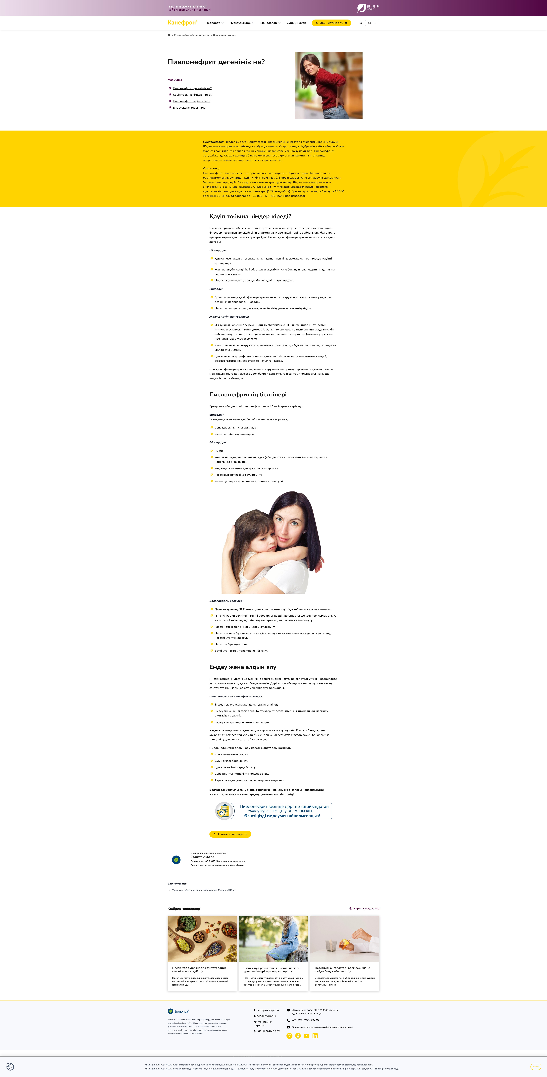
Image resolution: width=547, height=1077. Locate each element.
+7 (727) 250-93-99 (305, 1020)
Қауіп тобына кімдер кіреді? (192, 95)
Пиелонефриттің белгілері (191, 101)
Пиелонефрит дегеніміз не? (192, 88)
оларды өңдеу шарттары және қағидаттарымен (265, 1068)
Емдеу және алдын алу (189, 108)
